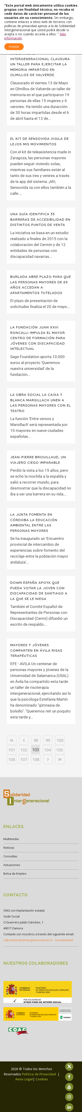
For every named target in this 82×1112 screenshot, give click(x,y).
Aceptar (14, 47)
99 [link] (48, 740)
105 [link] (59, 750)
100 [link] (59, 740)
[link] (11, 740)
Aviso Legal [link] (24, 1079)
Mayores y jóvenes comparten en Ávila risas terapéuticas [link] (36, 650)
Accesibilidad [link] (64, 940)
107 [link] (23, 759)
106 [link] (11, 759)
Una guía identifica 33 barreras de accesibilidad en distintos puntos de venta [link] (40, 219)
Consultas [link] (10, 856)
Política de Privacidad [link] (39, 1074)
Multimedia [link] (11, 839)
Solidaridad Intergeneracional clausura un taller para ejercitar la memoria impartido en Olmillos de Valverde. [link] (40, 64)
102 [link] (23, 750)
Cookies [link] (42, 1079)
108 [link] (35, 759)
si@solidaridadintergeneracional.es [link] (28, 940)
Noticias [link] (8, 848)
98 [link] (35, 740)
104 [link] (47, 750)
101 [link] (11, 750)
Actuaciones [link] (11, 865)
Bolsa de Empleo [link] (14, 873)
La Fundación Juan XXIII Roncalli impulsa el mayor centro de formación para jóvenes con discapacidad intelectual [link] (37, 338)
